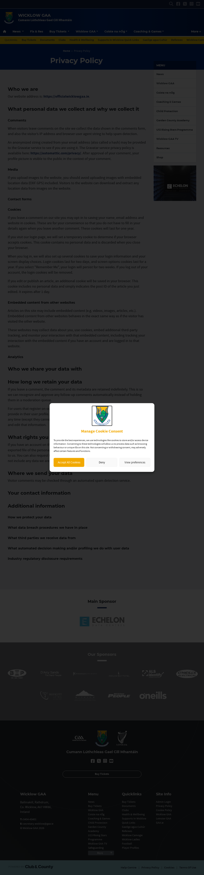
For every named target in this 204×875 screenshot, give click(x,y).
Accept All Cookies (69, 462)
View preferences (135, 462)
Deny (102, 462)
